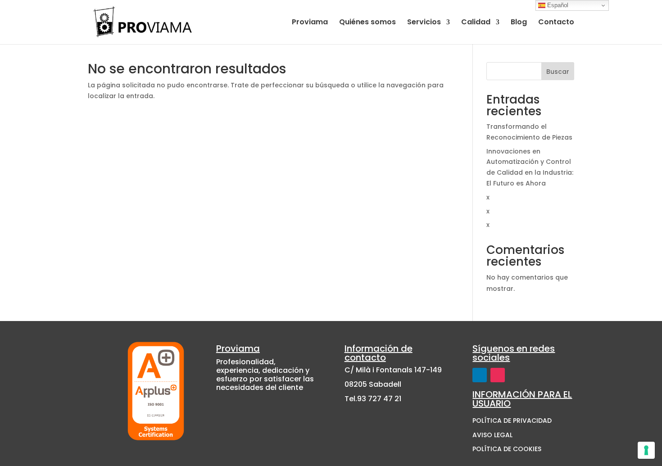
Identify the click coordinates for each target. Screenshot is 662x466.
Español (556, 5)
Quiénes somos (367, 23)
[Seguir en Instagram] (497, 375)
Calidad (475, 23)
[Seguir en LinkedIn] (479, 375)
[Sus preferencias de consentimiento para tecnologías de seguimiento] (646, 450)
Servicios (424, 23)
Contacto (556, 23)
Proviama (310, 23)
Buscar (557, 71)
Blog (519, 23)
